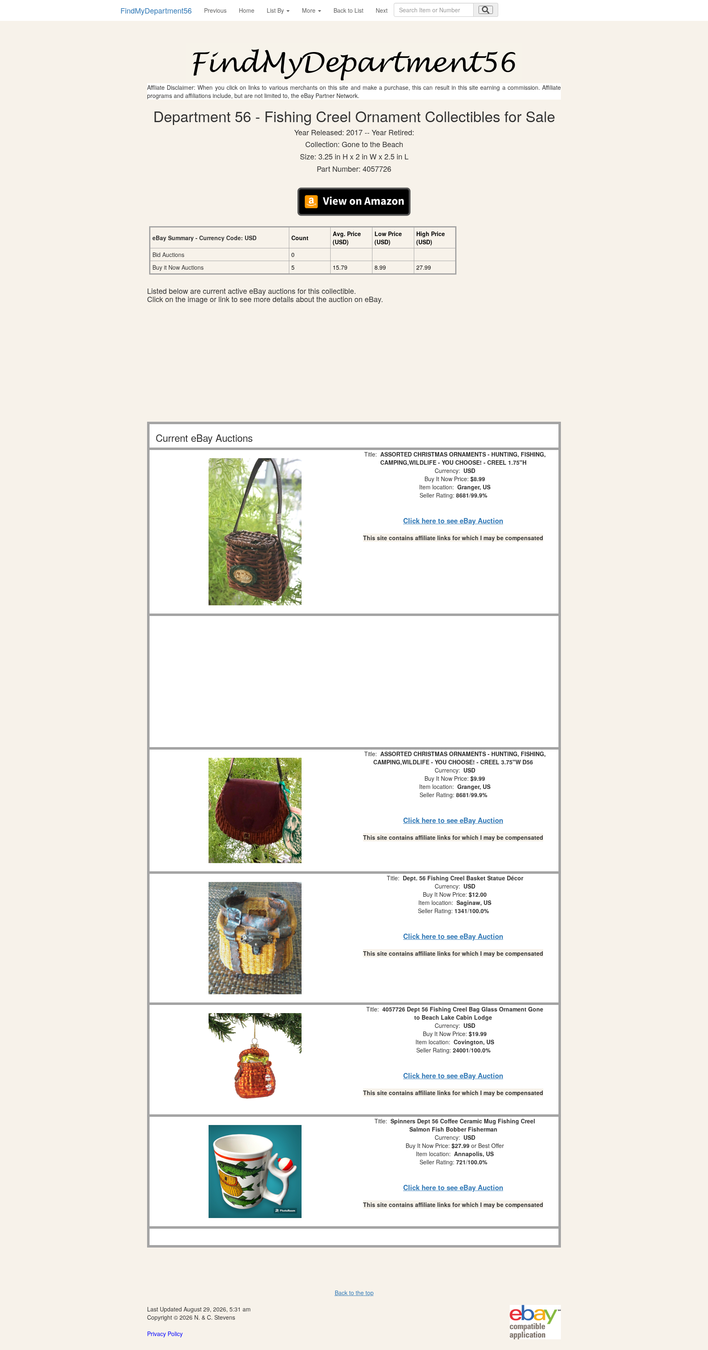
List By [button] (276, 10)
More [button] (309, 10)
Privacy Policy (165, 1334)
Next (382, 10)
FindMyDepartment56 (156, 10)
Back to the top (354, 1293)
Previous (215, 10)
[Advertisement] (354, 364)
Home (246, 10)
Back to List (348, 10)
